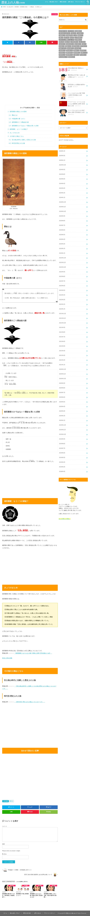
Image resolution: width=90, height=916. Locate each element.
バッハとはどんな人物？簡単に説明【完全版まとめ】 (76, 95)
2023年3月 (62, 244)
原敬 (61, 37)
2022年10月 (62, 267)
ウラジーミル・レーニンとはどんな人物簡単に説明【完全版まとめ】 (76, 103)
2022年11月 (62, 262)
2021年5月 (62, 346)
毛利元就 (78, 48)
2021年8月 (62, 332)
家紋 (12, 801)
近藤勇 (76, 54)
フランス (71, 31)
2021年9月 (62, 327)
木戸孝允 (83, 46)
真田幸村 (83, 50)
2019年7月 (62, 448)
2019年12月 (62, 425)
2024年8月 (62, 174)
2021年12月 (62, 313)
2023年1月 (62, 253)
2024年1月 (62, 197)
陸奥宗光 (71, 57)
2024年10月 (62, 165)
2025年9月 (62, 155)
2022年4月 (62, 295)
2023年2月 (62, 248)
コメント (4, 826)
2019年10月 (62, 434)
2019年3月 (62, 467)
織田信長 (69, 52)
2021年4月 (62, 350)
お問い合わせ (71, 1)
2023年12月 (62, 202)
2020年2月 (62, 415)
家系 (61, 42)
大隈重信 (78, 39)
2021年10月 (62, 323)
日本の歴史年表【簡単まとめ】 (76, 69)
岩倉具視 (62, 44)
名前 (3, 844)
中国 (73, 33)
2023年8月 (62, 220)
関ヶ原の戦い (63, 57)
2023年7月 (62, 225)
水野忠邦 (62, 50)
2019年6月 (62, 453)
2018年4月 (62, 471)
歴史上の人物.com (13, 2)
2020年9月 (62, 383)
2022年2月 (62, 304)
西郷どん (84, 52)
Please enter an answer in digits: (11, 850)
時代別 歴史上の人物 (17, 143)
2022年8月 (62, 276)
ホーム (46, 1)
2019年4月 (62, 462)
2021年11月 (62, 318)
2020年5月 (62, 402)
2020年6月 (62, 397)
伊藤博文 (62, 35)
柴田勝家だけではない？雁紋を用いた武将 (23, 125)
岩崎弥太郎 (70, 44)
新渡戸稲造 (75, 46)
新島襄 (61, 46)
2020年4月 (62, 406)
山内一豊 (82, 42)
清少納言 (69, 50)
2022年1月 (62, 309)
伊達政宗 (69, 35)
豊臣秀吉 (62, 54)
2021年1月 (62, 364)
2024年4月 (62, 183)
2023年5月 (62, 234)
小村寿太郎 (74, 42)
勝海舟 (80, 35)
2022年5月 (62, 290)
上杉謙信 (78, 31)
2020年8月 (62, 388)
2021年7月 (62, 336)
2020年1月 (62, 420)
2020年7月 (62, 392)
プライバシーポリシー (80, 1)
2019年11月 (62, 429)
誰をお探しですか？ (54, 1)
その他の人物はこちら (16, 136)
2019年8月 (62, 443)
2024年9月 (62, 169)
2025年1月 (62, 160)
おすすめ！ (63, 31)
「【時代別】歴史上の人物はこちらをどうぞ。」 (29, 702)
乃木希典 (80, 33)
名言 (66, 37)
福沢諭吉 (62, 52)
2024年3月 (62, 188)
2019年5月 (62, 457)
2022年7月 (62, 281)
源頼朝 (76, 50)
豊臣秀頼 (69, 54)
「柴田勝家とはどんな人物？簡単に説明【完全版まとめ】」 (33, 653)
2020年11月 (62, 374)
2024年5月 (62, 179)
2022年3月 (62, 299)
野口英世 (83, 54)
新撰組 (68, 46)
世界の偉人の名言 (64, 33)
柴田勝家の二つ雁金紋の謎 (19, 122)
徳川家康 (78, 44)
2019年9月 (62, 439)
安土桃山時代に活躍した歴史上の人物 (22, 140)
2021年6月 (62, 341)
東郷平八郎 (62, 48)
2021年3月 (62, 355)
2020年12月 (62, 369)
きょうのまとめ (14, 132)
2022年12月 (62, 258)
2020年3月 (62, 411)
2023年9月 (62, 216)
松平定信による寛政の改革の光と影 (76, 85)
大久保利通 (78, 37)
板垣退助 (70, 48)
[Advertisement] (30, 92)
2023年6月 (62, 230)
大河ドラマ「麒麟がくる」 (66, 39)
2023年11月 (62, 206)
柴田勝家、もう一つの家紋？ (18, 129)
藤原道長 (77, 52)
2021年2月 (62, 360)
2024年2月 (62, 193)
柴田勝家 (6, 801)
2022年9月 (62, 271)
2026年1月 (62, 151)
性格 (84, 44)
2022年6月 (62, 285)
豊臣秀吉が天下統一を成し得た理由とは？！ (76, 76)
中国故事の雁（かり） (17, 118)
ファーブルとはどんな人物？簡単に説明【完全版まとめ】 (76, 112)
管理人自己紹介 (63, 1)
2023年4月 (62, 239)
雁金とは (13, 115)
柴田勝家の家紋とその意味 (17, 111)
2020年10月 (62, 378)
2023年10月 (62, 211)
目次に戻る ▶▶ (7, 658)
